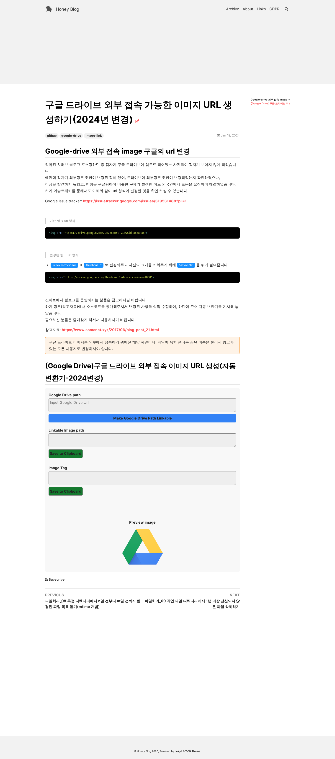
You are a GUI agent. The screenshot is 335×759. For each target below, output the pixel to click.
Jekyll (178, 751)
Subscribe (56, 579)
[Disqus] (142, 672)
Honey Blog (67, 9)
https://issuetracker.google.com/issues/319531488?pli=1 (135, 201)
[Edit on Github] (137, 121)
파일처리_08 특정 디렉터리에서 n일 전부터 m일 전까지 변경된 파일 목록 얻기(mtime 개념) (92, 604)
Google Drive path (65, 395)
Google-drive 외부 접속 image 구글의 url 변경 (278, 99)
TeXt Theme (192, 751)
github (52, 135)
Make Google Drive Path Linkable (142, 418)
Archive (232, 9)
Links (261, 9)
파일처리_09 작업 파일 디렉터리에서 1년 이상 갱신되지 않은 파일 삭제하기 (192, 604)
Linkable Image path (66, 430)
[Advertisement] (167, 52)
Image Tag (58, 468)
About (248, 9)
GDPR (274, 9)
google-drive (71, 135)
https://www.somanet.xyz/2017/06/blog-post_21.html (110, 329)
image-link (94, 135)
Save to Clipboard (65, 453)
